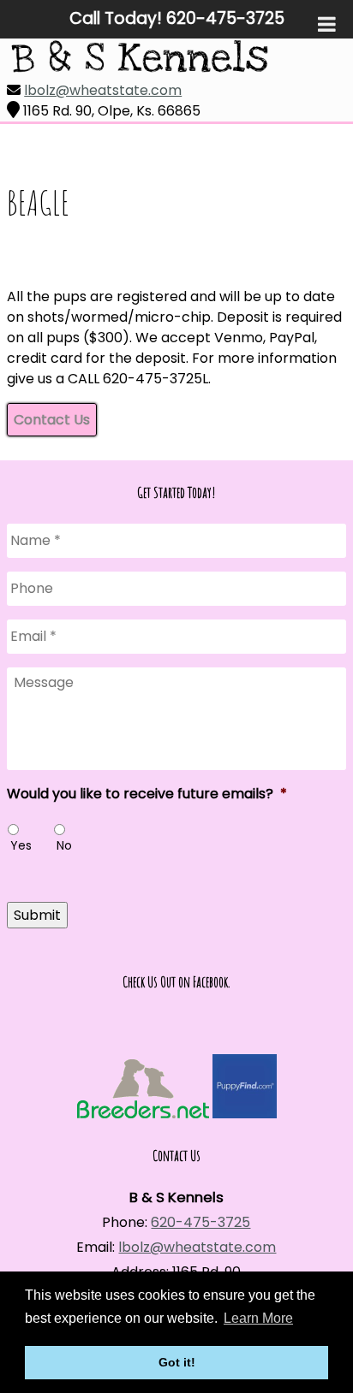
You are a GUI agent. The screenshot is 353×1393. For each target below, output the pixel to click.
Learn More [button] (258, 1318)
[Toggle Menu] (327, 24)
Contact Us (52, 420)
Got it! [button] (177, 1362)
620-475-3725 (200, 1222)
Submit (37, 915)
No (64, 845)
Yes (21, 845)
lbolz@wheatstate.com (103, 90)
